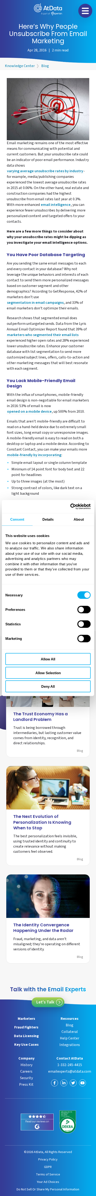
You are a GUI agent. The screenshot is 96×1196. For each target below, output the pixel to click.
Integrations (69, 1044)
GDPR (48, 1167)
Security (26, 1078)
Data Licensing (26, 1035)
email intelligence (56, 205)
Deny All (48, 686)
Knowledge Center (20, 65)
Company (26, 1058)
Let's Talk (45, 1002)
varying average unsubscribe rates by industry (45, 171)
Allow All (48, 659)
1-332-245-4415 (69, 1064)
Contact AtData (69, 1058)
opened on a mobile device (29, 412)
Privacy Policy (48, 1159)
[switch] (84, 609)
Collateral (70, 1031)
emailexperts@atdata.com (69, 1071)
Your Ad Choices (48, 1182)
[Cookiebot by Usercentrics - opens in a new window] (70, 507)
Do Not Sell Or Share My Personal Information (48, 1189)
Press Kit (26, 1084)
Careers (26, 1071)
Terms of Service (48, 1174)
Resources (70, 1018)
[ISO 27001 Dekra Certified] (67, 1122)
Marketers (26, 1018)
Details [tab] (48, 519)
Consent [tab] (17, 519)
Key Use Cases (26, 1044)
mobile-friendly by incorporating (34, 455)
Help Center (69, 1038)
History (26, 1064)
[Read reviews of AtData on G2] (37, 1122)
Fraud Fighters (26, 1027)
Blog (45, 65)
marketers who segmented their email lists (43, 335)
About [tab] (79, 519)
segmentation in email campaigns (35, 303)
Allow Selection (48, 673)
